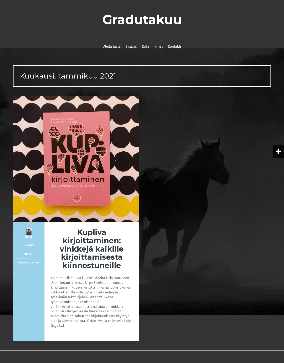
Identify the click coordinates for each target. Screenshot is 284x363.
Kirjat (158, 47)
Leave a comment (29, 262)
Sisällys (131, 47)
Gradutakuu (142, 19)
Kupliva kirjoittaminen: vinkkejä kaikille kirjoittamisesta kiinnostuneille (92, 249)
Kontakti (174, 47)
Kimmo (28, 237)
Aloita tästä (112, 47)
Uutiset (28, 254)
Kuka (145, 47)
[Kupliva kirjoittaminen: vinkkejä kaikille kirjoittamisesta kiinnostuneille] (76, 159)
